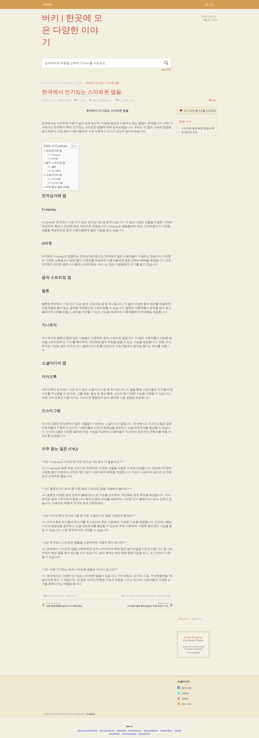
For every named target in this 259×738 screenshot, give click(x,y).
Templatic (90, 713)
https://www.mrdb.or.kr (151, 730)
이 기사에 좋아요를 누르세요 (200, 110)
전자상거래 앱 (54, 150)
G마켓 (55, 158)
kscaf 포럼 (178, 730)
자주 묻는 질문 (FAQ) (58, 187)
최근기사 (196, 618)
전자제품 (67, 82)
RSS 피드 (186, 704)
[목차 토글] (72, 145)
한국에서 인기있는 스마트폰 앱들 (153, 595)
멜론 (54, 166)
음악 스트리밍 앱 (55, 162)
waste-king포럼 (121, 730)
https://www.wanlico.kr (129, 733)
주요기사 (183, 618)
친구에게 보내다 (55, 595)
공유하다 (71, 595)
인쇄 (213, 100)
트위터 (185, 693)
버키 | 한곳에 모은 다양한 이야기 (72, 29)
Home (47, 4)
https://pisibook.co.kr (134, 730)
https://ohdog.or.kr (144, 733)
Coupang (56, 154)
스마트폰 (78, 82)
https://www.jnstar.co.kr (107, 730)
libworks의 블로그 (166, 730)
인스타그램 (57, 182)
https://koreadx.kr (114, 733)
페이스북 (186, 687)
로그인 (209, 4)
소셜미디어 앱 (54, 174)
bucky (52, 100)
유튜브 (185, 698)
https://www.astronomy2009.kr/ (87, 730)
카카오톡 (56, 178)
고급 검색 (166, 69)
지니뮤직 (56, 170)
